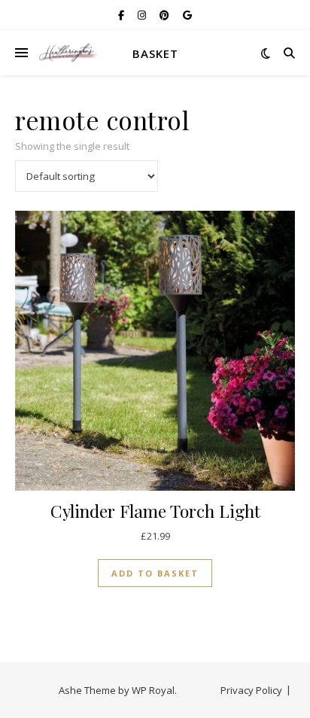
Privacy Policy (251, 690)
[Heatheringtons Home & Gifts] (68, 53)
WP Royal (153, 690)
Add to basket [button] (155, 573)
